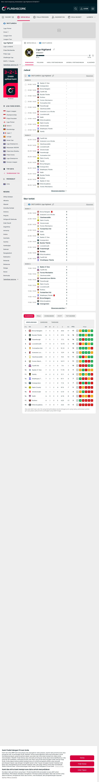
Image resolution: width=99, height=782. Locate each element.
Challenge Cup (8, 57)
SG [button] (68, 327)
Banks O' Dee (37, 370)
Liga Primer (7, 28)
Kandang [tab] (43, 322)
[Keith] (30, 396)
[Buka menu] (92, 8)
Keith (34, 396)
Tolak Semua (82, 764)
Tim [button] (30, 327)
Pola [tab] (39, 316)
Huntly (34, 374)
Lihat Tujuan (82, 770)
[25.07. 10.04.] (65, 55)
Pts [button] (73, 327)
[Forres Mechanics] (30, 361)
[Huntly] (30, 374)
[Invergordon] (30, 383)
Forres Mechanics (37, 361)
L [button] (57, 327)
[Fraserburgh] (30, 339)
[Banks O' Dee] (30, 370)
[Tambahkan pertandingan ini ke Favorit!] (26, 84)
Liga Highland (8, 43)
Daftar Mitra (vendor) (9, 777)
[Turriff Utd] (30, 365)
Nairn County (36, 387)
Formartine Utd (37, 348)
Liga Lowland (8, 47)
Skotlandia (47, 43)
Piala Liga (6, 54)
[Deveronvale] (30, 392)
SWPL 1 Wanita (8, 61)
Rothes (34, 400)
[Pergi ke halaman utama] (18, 9)
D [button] (53, 327)
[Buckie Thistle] (30, 335)
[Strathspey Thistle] (30, 378)
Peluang (40, 62)
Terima (82, 758)
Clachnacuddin (37, 357)
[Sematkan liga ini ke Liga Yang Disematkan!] (54, 49)
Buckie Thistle (37, 335)
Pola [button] (84, 327)
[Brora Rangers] (30, 331)
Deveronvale (36, 392)
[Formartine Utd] (30, 348)
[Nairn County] (30, 387)
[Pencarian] (75, 8)
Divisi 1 (5, 32)
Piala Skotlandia (9, 50)
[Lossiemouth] (30, 344)
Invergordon (36, 383)
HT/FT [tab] (60, 316)
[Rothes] (30, 400)
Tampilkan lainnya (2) (10, 65)
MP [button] (46, 327)
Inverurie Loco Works (37, 352)
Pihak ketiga (59, 766)
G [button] (62, 327)
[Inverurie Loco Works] (30, 352)
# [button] (25, 327)
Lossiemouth (36, 344)
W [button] (50, 327)
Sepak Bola (31, 43)
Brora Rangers (37, 331)
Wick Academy (37, 405)
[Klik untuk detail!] (59, 84)
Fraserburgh (36, 339)
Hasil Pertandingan (55, 62)
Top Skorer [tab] (70, 316)
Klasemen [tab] (29, 316)
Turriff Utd (35, 366)
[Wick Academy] (30, 405)
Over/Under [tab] (49, 316)
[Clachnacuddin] (30, 357)
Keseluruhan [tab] (31, 322)
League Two (7, 39)
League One (7, 36)
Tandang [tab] (54, 322)
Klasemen (91, 62)
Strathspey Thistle (37, 379)
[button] (93, 55)
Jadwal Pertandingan (75, 62)
